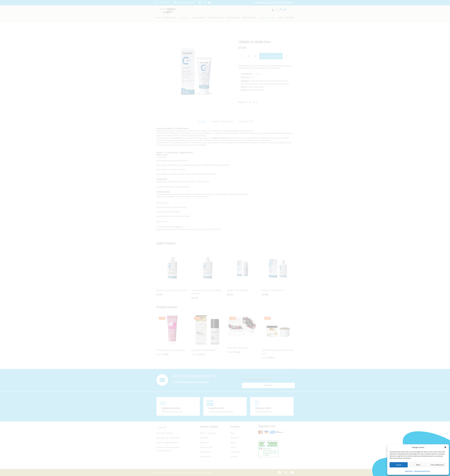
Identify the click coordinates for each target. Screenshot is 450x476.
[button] (445, 447)
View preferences (437, 465)
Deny (418, 465)
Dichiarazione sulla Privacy (422, 471)
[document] (225, 238)
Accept (398, 465)
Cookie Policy (409, 471)
